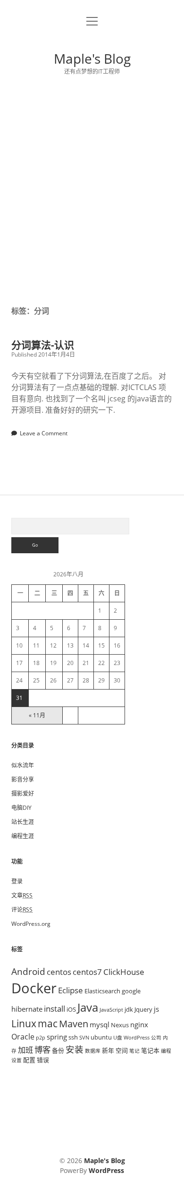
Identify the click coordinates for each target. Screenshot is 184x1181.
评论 (22, 910)
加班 (25, 1050)
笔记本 (150, 1050)
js (156, 1009)
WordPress (137, 1037)
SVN (84, 1037)
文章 (22, 895)
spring (57, 1036)
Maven (73, 1023)
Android (28, 971)
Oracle (22, 1036)
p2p (40, 1037)
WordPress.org (30, 924)
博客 (42, 1049)
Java (87, 1007)
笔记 (134, 1051)
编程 (166, 1051)
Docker (34, 988)
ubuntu (101, 1037)
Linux (23, 1023)
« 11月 (37, 715)
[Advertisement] (92, 191)
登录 (17, 881)
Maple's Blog (92, 58)
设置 (16, 1060)
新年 (108, 1050)
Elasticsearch (102, 991)
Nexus (120, 1025)
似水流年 (22, 765)
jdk (129, 1009)
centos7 (87, 971)
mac (48, 1023)
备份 (58, 1050)
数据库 (92, 1051)
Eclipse (70, 990)
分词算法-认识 (42, 344)
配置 (29, 1060)
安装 (75, 1049)
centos (59, 971)
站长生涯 (22, 822)
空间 (122, 1050)
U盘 (117, 1037)
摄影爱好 (22, 794)
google (131, 991)
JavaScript (111, 1009)
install (54, 1008)
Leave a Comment (43, 433)
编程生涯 (22, 836)
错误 (43, 1060)
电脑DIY (21, 808)
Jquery (143, 1009)
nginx (139, 1024)
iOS (71, 1009)
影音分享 (22, 779)
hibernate (26, 1009)
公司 (156, 1037)
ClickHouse (123, 971)
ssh (73, 1037)
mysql (99, 1024)
